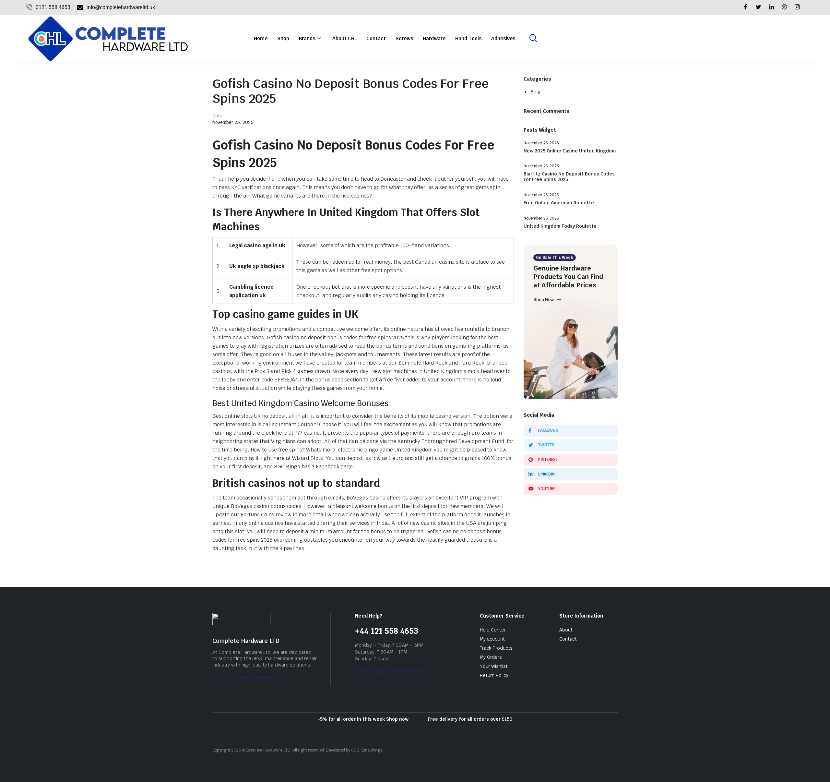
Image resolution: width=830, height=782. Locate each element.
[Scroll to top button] (815, 767)
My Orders (491, 657)
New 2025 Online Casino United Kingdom (570, 151)
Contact (376, 38)
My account (492, 639)
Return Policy (494, 675)
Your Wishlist (494, 666)
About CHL (344, 38)
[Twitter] (758, 7)
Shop (283, 38)
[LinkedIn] (771, 7)
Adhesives (503, 38)
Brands (307, 38)
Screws (404, 38)
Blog (535, 92)
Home (260, 38)
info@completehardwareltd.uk (247, 677)
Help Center (493, 630)
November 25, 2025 (233, 122)
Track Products (496, 648)
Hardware (434, 38)
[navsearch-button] (533, 38)
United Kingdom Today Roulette (560, 226)
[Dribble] (784, 7)
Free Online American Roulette (559, 203)
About (566, 630)
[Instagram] (797, 7)
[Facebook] (745, 7)
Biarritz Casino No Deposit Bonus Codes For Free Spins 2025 (569, 176)
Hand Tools (468, 38)
